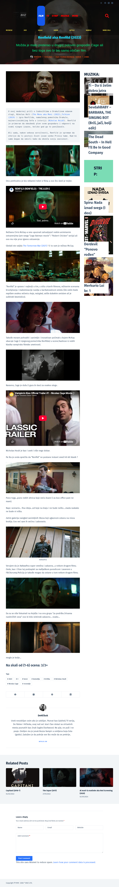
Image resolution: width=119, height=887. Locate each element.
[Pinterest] (52, 694)
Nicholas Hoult (60, 679)
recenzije (9, 30)
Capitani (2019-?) (13, 790)
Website (80, 827)
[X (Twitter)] (109, 3)
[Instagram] (112, 3)
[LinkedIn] (70, 694)
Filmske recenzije (67, 57)
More (75, 15)
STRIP (55, 15)
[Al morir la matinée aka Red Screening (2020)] (96, 777)
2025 (25, 30)
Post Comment (24, 858)
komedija (36, 679)
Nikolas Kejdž (56, 120)
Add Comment (24, 836)
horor (56, 30)
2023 (9, 679)
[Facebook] (105, 3)
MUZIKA (65, 15)
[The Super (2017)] (59, 777)
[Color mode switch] (101, 3)
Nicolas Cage (12, 684)
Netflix (71, 30)
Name (20, 827)
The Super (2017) (50, 790)
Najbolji (88, 30)
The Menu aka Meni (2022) (47, 114)
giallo (40, 30)
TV (47, 15)
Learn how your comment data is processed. (74, 862)
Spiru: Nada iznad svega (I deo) (94, 207)
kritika (47, 679)
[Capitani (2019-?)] (22, 777)
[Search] (107, 16)
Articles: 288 (43, 741)
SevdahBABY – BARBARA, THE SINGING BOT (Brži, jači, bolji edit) (99, 117)
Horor (78, 57)
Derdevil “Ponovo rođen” (91, 249)
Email (50, 827)
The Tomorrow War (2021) (35, 245)
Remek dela (106, 30)
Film (41, 15)
